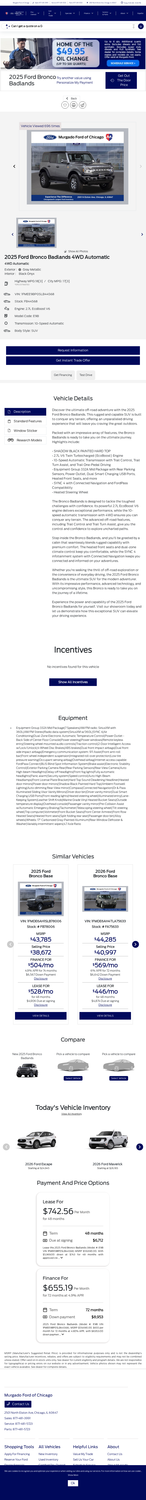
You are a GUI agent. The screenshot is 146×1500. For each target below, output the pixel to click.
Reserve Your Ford (16, 1459)
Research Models (29, 440)
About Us (113, 1459)
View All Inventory (71, 1113)
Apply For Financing (17, 1454)
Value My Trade (83, 1454)
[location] (87, 3)
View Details (41, 1015)
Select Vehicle (73, 1078)
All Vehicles (49, 1447)
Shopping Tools (19, 1447)
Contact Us (20, 1404)
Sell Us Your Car (83, 1459)
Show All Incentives (73, 682)
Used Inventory (48, 1459)
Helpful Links (85, 1447)
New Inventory (48, 1454)
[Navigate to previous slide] (14, 166)
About (113, 1447)
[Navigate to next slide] (141, 166)
